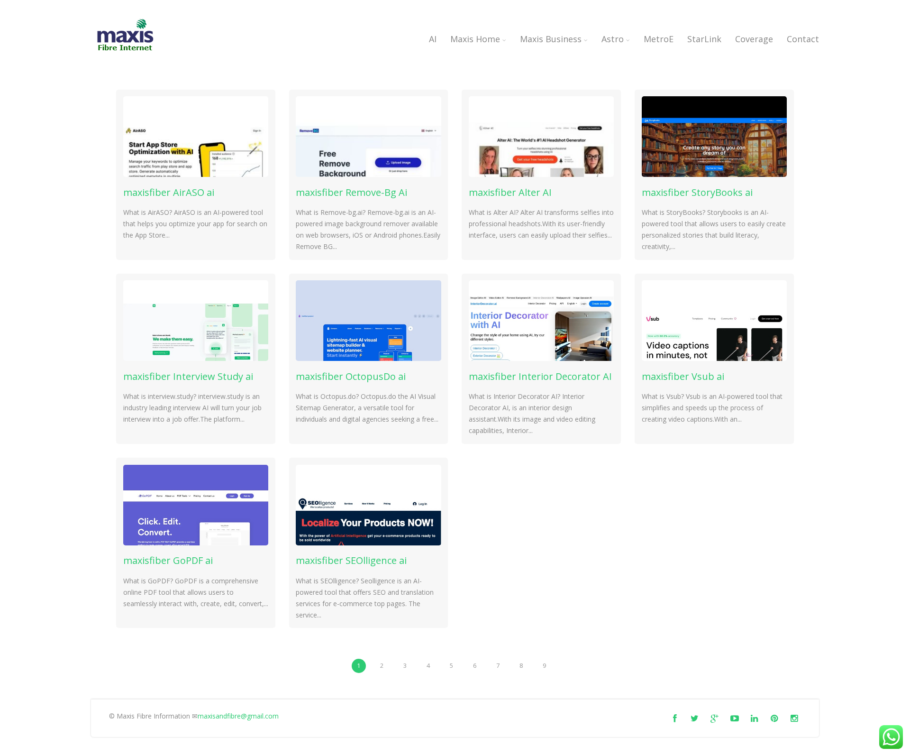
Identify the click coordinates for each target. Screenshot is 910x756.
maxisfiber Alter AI (510, 192)
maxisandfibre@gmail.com (238, 715)
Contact (803, 39)
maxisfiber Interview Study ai (188, 376)
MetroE (658, 39)
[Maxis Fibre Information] (125, 54)
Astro (612, 39)
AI (433, 39)
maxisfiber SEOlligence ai (351, 560)
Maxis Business (551, 39)
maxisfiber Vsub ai (683, 376)
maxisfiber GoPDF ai (168, 560)
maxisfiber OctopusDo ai (351, 376)
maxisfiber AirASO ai (168, 192)
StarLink (704, 39)
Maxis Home (475, 39)
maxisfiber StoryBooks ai (697, 192)
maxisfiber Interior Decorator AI (540, 376)
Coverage (754, 39)
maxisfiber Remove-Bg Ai (351, 192)
